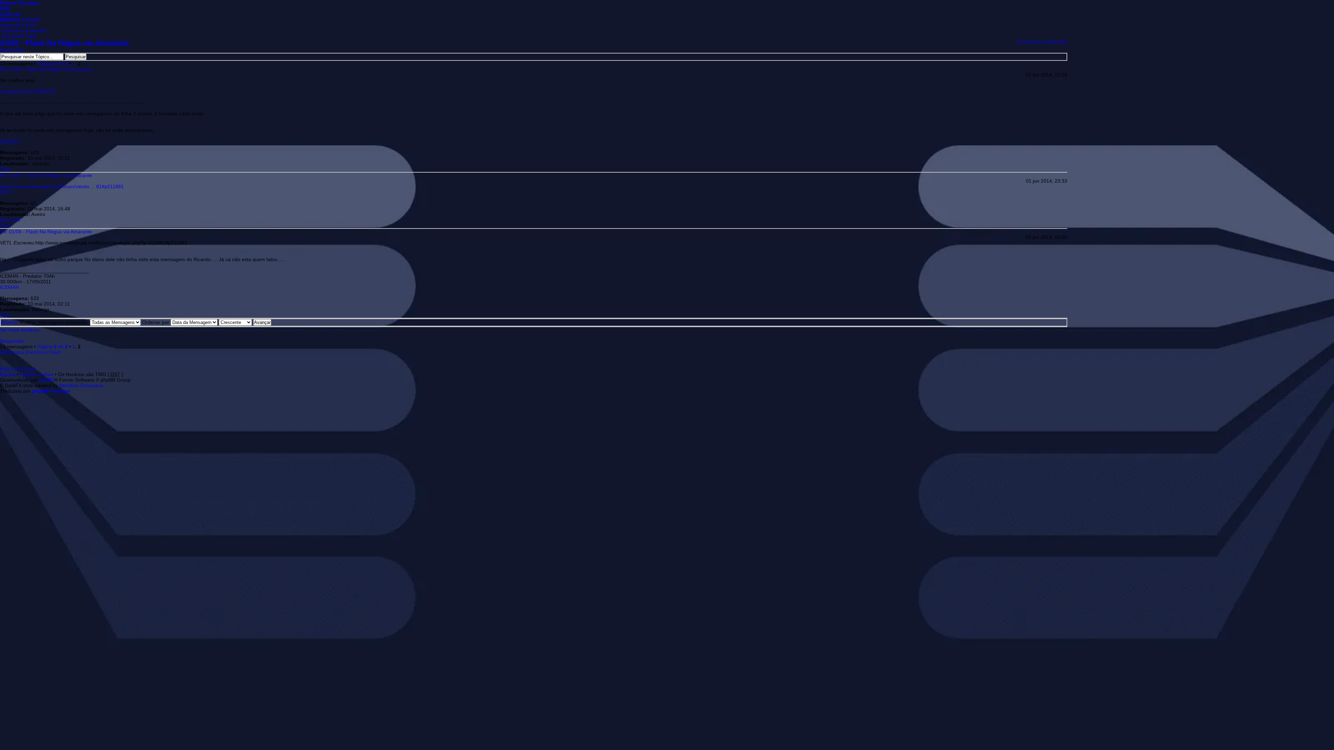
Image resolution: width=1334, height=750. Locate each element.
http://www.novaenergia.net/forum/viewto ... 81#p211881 (62, 186)
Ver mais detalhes (19, 330)
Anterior (9, 322)
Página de (52, 63)
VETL (6, 192)
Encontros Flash (20, 36)
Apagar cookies (36, 374)
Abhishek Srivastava (81, 385)
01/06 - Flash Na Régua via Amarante (64, 43)
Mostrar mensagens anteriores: (54, 322)
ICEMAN (9, 141)
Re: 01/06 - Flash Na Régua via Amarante (46, 69)
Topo (5, 169)
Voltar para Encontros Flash (30, 352)
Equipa (7, 374)
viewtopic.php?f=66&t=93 (27, 91)
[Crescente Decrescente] (245, 322)
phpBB (47, 380)
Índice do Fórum (18, 25)
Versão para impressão (1041, 41)
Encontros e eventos (24, 30)
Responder (12, 50)
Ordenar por (156, 322)
